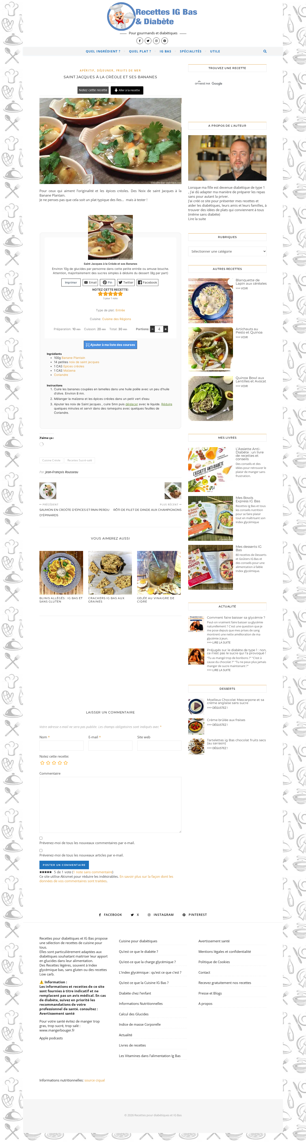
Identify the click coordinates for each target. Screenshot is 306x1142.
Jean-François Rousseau (61, 472)
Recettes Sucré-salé (79, 460)
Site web (143, 737)
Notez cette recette (93, 90)
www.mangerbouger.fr (57, 1030)
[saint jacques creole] (110, 143)
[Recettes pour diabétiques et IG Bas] (153, 23)
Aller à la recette (129, 90)
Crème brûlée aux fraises (226, 720)
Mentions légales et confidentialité (224, 951)
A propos (205, 1003)
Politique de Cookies (214, 962)
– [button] (152, 329)
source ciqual (95, 1080)
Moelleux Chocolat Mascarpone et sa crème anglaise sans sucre (235, 701)
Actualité (125, 1035)
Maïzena (69, 370)
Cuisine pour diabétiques (138, 941)
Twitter (127, 282)
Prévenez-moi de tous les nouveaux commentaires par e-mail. (87, 843)
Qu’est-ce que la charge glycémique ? (147, 962)
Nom (44, 737)
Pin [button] (109, 282)
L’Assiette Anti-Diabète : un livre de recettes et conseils (250, 454)
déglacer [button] (131, 404)
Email (92, 282)
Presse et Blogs (210, 993)
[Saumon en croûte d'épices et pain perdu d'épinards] (47, 490)
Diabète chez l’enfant (135, 993)
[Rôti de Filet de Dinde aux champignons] (173, 490)
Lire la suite (197, 219)
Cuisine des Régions (116, 319)
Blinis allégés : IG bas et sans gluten (61, 599)
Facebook (149, 282)
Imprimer (71, 282)
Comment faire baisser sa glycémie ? (236, 617)
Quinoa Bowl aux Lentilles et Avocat (251, 379)
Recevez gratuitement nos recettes (224, 982)
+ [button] (165, 329)
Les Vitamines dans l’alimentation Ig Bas (150, 1055)
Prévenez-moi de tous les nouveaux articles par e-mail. (81, 855)
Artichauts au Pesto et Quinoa (249, 330)
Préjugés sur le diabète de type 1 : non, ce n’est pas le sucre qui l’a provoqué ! (236, 651)
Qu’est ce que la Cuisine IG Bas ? (143, 982)
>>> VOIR (242, 288)
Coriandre (61, 375)
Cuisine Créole (51, 460)
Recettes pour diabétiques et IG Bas (66, 938)
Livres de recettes (132, 1045)
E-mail (94, 737)
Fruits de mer (128, 70)
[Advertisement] (110, 658)
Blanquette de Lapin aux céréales (251, 282)
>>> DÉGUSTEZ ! (217, 708)
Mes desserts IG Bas (249, 548)
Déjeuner (105, 70)
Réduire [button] (166, 404)
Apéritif (87, 70)
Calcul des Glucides (134, 1014)
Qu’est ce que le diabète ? (138, 951)
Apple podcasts (51, 1038)
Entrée (120, 310)
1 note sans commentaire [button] (92, 872)
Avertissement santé (57, 1013)
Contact (204, 972)
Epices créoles (73, 366)
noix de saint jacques (84, 362)
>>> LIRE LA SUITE (219, 642)
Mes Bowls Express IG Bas (248, 499)
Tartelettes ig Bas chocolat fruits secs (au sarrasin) (236, 741)
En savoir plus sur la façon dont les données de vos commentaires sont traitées (106, 878)
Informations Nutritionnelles (141, 1003)
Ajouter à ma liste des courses (112, 345)
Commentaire (49, 773)
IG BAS (165, 51)
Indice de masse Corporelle (140, 1024)
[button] (100, 294)
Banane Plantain (73, 358)
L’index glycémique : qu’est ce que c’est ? (150, 972)
